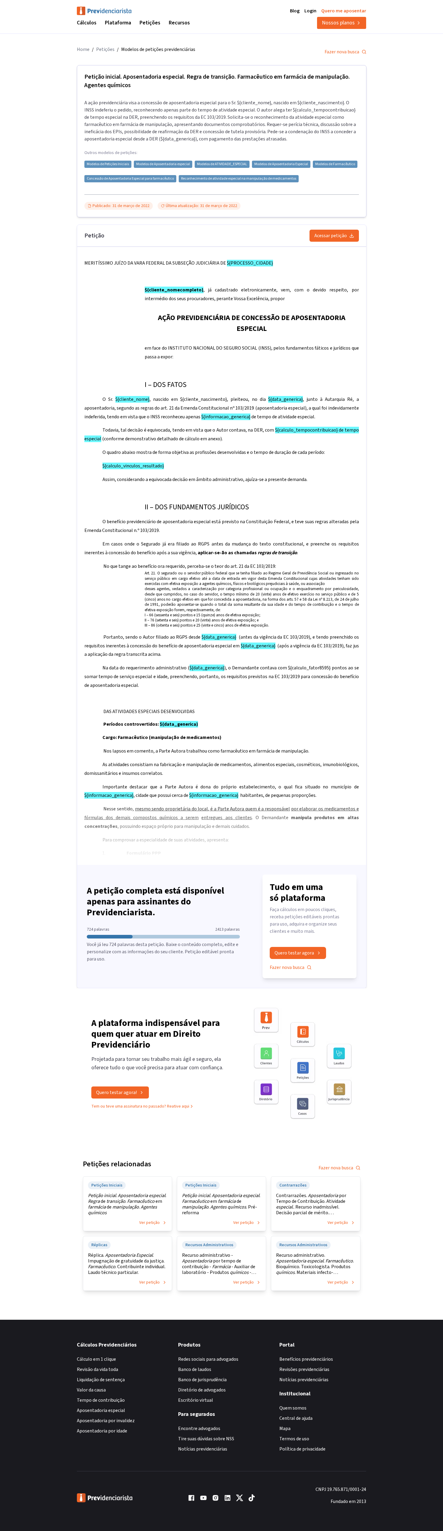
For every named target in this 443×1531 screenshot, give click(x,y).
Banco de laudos (194, 1369)
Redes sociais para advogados (208, 1359)
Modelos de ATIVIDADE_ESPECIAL (222, 164)
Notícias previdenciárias (202, 1449)
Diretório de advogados (202, 1390)
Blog (295, 11)
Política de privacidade (302, 1449)
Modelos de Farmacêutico (335, 164)
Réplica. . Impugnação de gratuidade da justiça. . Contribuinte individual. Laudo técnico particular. (126, 1264)
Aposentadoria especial (101, 1410)
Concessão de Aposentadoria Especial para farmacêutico (130, 178)
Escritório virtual (195, 1400)
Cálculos (86, 23)
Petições (150, 23)
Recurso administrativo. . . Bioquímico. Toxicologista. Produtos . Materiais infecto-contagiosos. (315, 1264)
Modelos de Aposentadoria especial (163, 164)
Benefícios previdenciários (306, 1359)
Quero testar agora (294, 953)
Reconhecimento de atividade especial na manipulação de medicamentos (238, 178)
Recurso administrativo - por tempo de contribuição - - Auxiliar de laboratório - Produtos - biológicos (218, 1264)
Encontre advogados (199, 1428)
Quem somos (292, 1408)
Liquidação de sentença (101, 1379)
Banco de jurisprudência (202, 1379)
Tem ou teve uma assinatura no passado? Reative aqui (140, 1106)
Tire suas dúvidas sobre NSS (206, 1438)
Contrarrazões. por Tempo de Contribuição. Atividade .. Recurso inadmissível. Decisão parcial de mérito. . (311, 1204)
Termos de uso (294, 1438)
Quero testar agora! (116, 1092)
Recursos (179, 23)
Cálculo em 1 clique (96, 1359)
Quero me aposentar (343, 11)
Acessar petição (330, 235)
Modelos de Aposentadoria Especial (281, 164)
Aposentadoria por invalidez (106, 1420)
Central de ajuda (296, 1418)
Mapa (285, 1428)
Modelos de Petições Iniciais (108, 164)
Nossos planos (338, 23)
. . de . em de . (127, 1204)
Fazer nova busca (342, 52)
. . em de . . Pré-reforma (221, 1204)
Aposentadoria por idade (102, 1431)
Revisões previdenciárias (304, 1369)
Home (83, 49)
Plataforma (118, 23)
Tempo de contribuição (101, 1400)
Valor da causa (91, 1390)
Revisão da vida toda (97, 1369)
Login (310, 11)
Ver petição (149, 1223)
